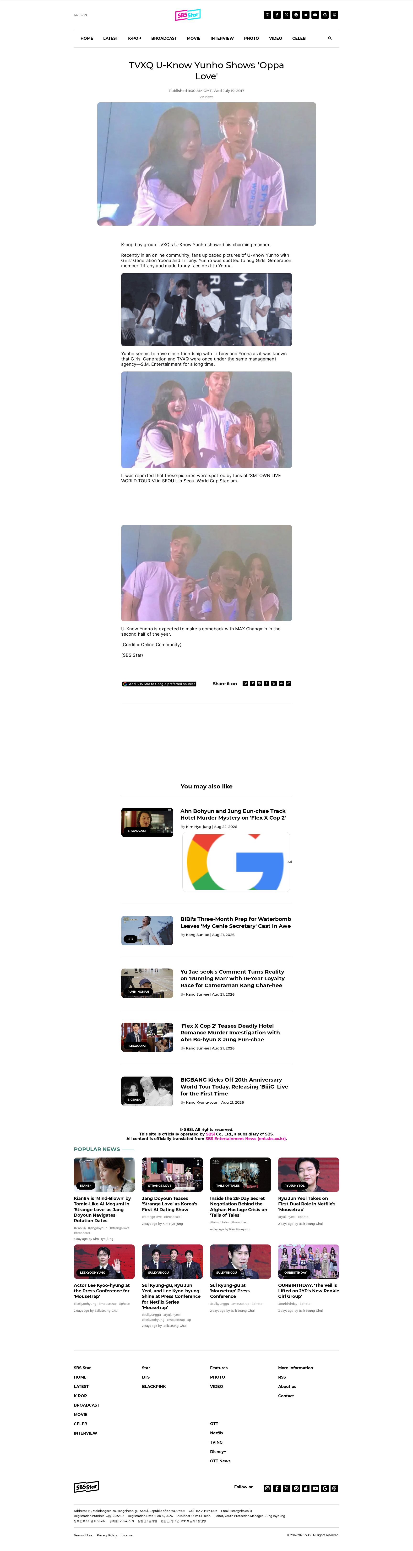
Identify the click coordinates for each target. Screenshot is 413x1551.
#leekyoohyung (85, 1304)
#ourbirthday (287, 1304)
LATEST (110, 38)
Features (219, 1368)
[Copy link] (288, 683)
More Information (295, 1368)
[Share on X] (274, 683)
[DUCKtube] (315, 15)
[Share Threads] (259, 683)
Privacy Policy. (107, 1535)
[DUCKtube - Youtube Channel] (315, 1488)
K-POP (134, 38)
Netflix (216, 1433)
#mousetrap (108, 1304)
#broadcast (82, 1233)
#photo (303, 1217)
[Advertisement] (206, 499)
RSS (282, 1377)
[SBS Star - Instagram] (267, 1488)
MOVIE (194, 38)
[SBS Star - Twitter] (286, 1488)
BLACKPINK (154, 1386)
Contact (286, 1396)
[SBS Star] (86, 1487)
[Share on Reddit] (281, 683)
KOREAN (80, 15)
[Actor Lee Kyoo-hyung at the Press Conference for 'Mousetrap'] (104, 1261)
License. (127, 1535)
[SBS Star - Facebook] (277, 1488)
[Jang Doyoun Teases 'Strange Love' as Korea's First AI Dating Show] (172, 1175)
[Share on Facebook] (266, 683)
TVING (216, 1442)
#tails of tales (219, 1222)
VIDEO (275, 38)
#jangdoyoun (97, 1228)
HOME (87, 38)
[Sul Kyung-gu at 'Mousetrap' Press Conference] (240, 1261)
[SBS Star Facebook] (277, 15)
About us (287, 1386)
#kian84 (80, 1228)
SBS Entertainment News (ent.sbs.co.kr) (246, 1138)
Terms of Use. (83, 1535)
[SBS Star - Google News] (325, 15)
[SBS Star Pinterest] (296, 15)
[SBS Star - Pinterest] (296, 1488)
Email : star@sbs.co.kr (236, 1511)
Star (146, 1368)
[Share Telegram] (252, 683)
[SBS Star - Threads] (334, 15)
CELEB (299, 38)
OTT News (220, 1461)
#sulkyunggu (151, 1315)
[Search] (330, 38)
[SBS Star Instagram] (267, 15)
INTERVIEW (222, 38)
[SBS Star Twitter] (286, 15)
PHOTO (251, 38)
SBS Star (82, 1368)
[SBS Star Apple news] (306, 15)
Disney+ (218, 1451)
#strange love (119, 1228)
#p (189, 1320)
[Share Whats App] (245, 683)
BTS (146, 1377)
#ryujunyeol (286, 1217)
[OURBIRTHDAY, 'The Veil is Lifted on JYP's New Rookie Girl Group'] (308, 1261)
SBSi (210, 1134)
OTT (214, 1423)
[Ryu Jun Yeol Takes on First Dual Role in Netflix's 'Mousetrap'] (308, 1175)
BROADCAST (164, 38)
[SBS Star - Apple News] (306, 1488)
